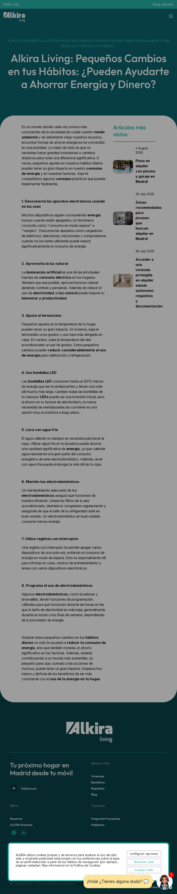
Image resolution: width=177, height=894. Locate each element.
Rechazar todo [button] (144, 862)
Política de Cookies (87, 865)
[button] (164, 881)
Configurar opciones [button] (144, 854)
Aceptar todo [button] (144, 870)
